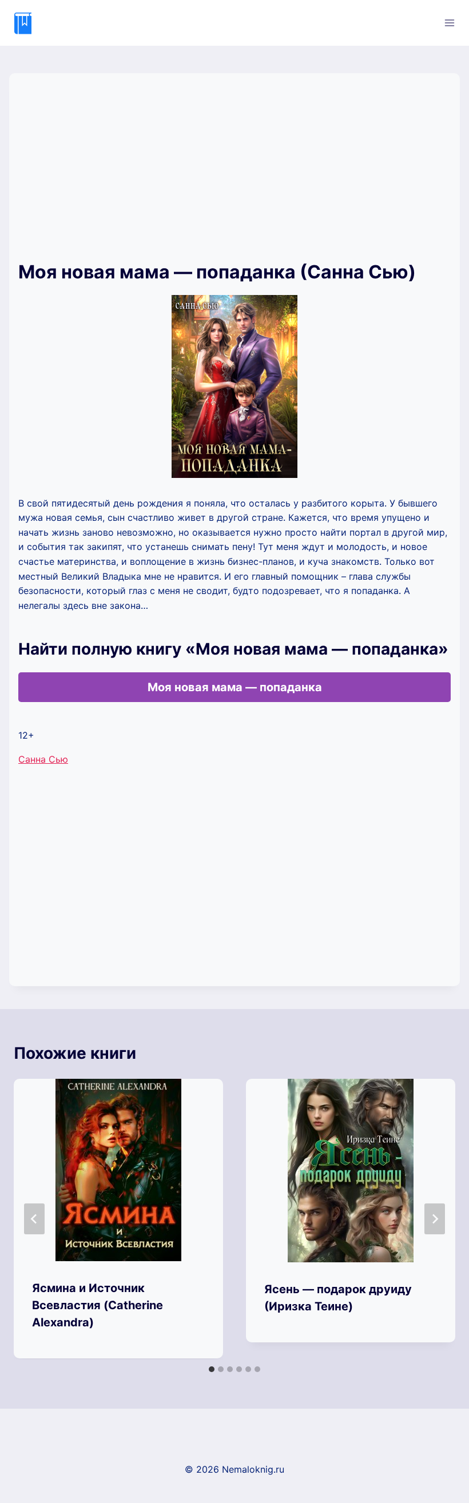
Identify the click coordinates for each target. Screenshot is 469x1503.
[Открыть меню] (449, 22)
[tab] (211, 1369)
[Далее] (434, 1218)
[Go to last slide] (34, 1218)
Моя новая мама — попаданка (235, 687)
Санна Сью (43, 759)
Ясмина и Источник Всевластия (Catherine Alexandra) (97, 1305)
